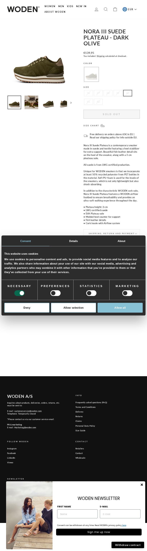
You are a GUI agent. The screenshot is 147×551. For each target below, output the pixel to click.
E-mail (104, 506)
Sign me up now (98, 532)
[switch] (55, 293)
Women (50, 6)
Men (61, 6)
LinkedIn (11, 458)
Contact (79, 453)
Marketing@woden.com (25, 427)
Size (86, 87)
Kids (70, 6)
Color (88, 63)
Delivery (79, 412)
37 (98, 93)
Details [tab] (73, 241)
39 (117, 93)
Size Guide (80, 430)
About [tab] (121, 241)
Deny (26, 307)
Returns (79, 416)
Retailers (79, 448)
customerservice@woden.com (28, 411)
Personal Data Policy (85, 426)
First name (64, 506)
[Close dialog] (142, 485)
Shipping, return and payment (112, 233)
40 (127, 93)
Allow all (120, 307)
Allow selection (73, 307)
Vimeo (10, 462)
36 (88, 93)
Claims (78, 421)
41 (88, 101)
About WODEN (55, 12)
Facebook (11, 453)
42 (98, 101)
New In (81, 6)
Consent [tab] (25, 241)
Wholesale (80, 458)
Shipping (101, 56)
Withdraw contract (128, 545)
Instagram (11, 448)
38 (108, 93)
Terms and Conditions (85, 407)
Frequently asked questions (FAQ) (91, 402)
